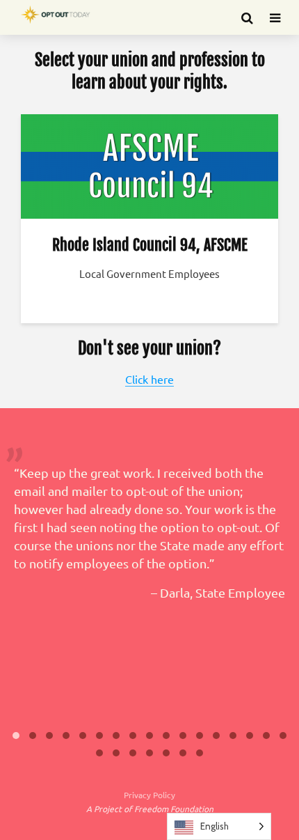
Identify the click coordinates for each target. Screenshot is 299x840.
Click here (149, 379)
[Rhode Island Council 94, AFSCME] (149, 164)
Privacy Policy (149, 794)
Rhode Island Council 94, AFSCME (150, 244)
